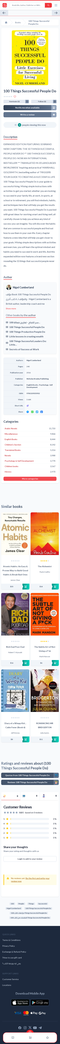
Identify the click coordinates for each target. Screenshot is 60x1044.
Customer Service (10, 979)
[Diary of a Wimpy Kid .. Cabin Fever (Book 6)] (15, 690)
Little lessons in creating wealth (26, 336)
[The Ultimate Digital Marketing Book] (4, 13)
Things (31, 904)
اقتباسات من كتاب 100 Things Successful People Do (30, 918)
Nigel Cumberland (23, 287)
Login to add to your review (30, 859)
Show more (11, 308)
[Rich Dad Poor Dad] (15, 614)
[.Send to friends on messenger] (28, 412)
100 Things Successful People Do (27, 327)
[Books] (13, 1037)
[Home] (6, 22)
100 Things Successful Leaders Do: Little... (27, 343)
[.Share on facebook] (41, 412)
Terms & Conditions (11, 940)
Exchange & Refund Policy (14, 951)
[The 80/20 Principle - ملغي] (56, 13)
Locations (6, 985)
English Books (32, 385)
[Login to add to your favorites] (14, 96)
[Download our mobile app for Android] (39, 1002)
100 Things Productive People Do (27, 331)
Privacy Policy (8, 946)
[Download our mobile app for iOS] (20, 1002)
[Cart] (30, 1037)
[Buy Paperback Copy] (15, 586)
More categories (30, 478)
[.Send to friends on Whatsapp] (32, 412)
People (21, 904)
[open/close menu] (56, 5)
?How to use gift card (12, 957)
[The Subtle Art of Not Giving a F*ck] (45, 614)
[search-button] (48, 5)
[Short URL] (41, 406)
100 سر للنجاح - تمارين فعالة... (24, 322)
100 (12, 904)
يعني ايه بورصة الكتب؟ (11, 963)
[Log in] (47, 1037)
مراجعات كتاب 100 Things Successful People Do (29, 913)
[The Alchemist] (45, 533)
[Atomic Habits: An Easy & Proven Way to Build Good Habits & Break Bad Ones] (15, 533)
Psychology (43, 385)
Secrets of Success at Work (24, 349)
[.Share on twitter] (37, 412)
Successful (42, 904)
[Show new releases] (30, 1031)
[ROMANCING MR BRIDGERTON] (45, 690)
